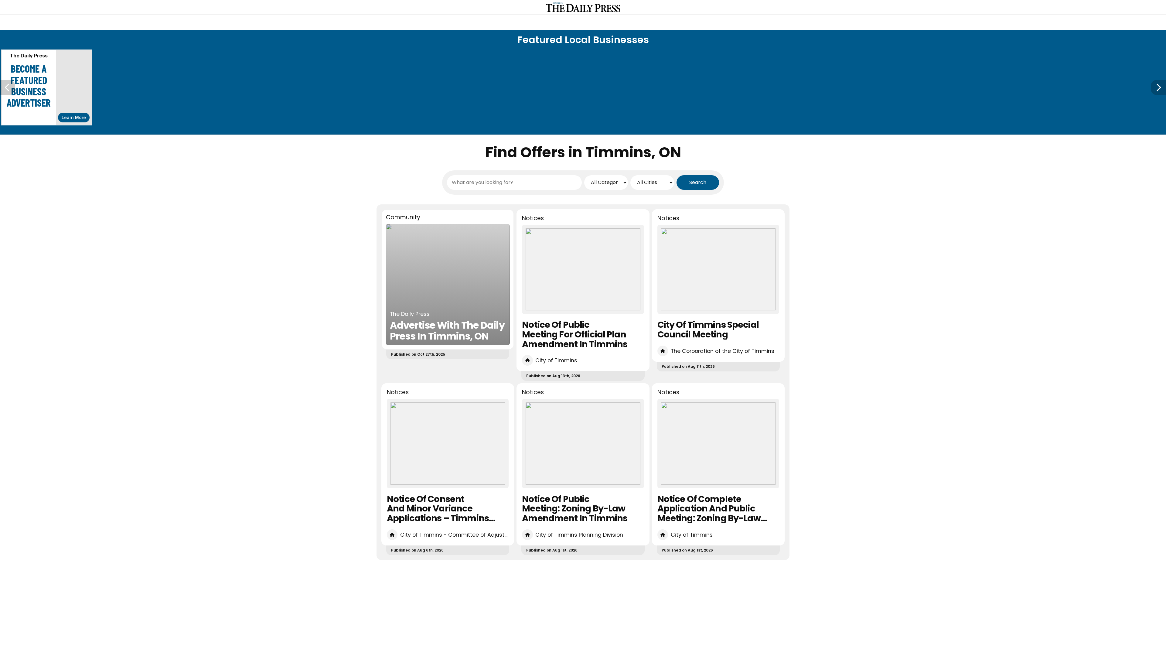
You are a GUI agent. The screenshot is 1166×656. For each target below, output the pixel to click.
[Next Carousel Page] (1158, 87)
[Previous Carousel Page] (7, 87)
